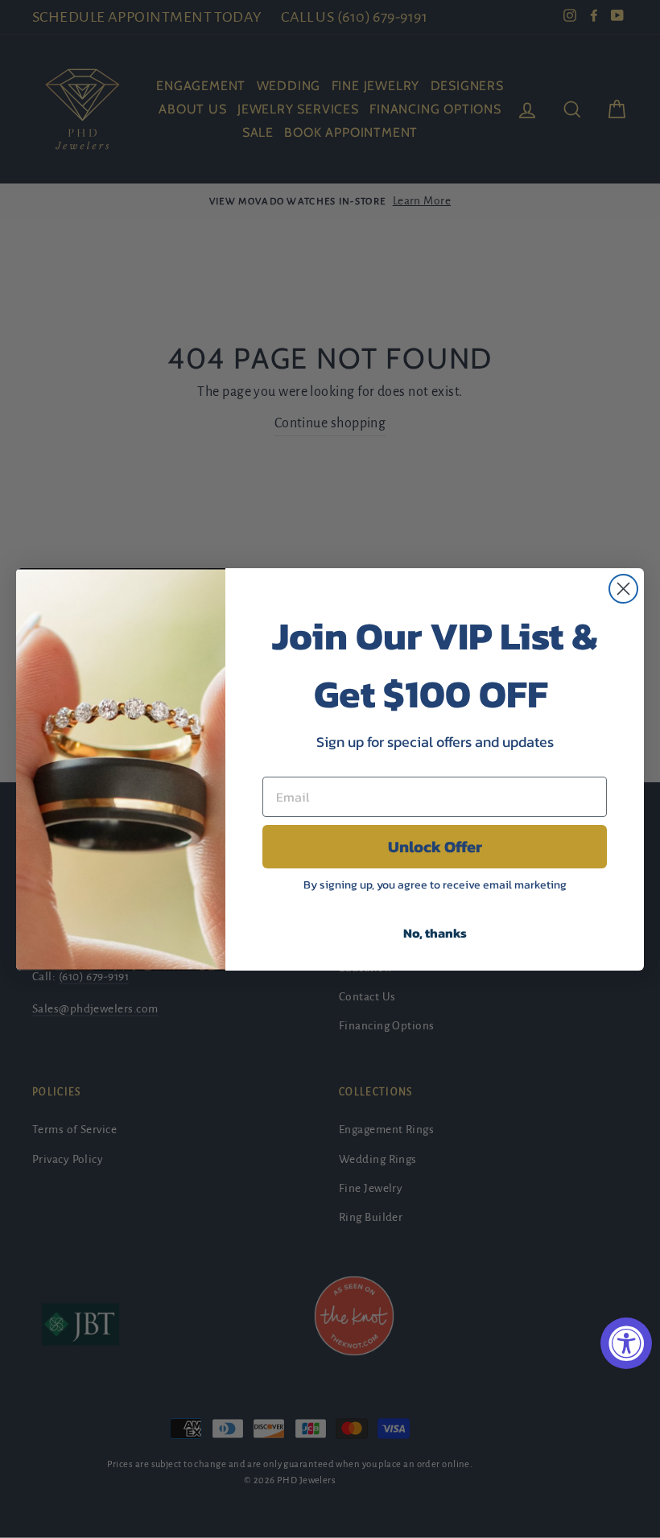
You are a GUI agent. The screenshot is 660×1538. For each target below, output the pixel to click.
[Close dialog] (623, 589)
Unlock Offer (435, 847)
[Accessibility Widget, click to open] (626, 1343)
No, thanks (435, 932)
